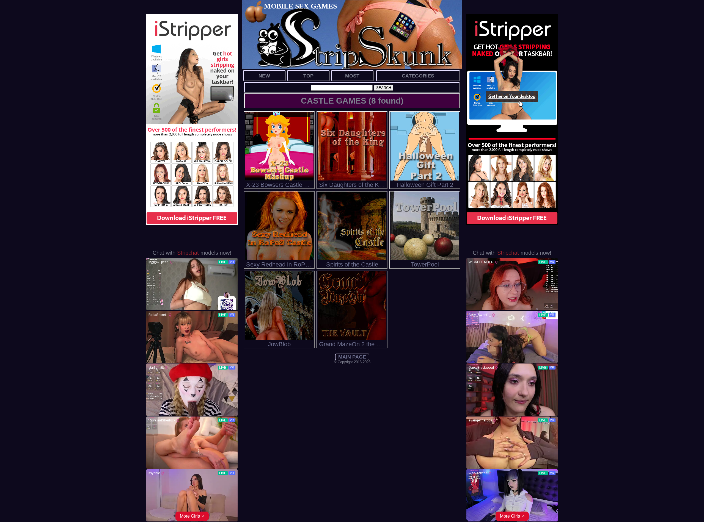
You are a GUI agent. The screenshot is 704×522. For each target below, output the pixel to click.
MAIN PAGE (352, 357)
